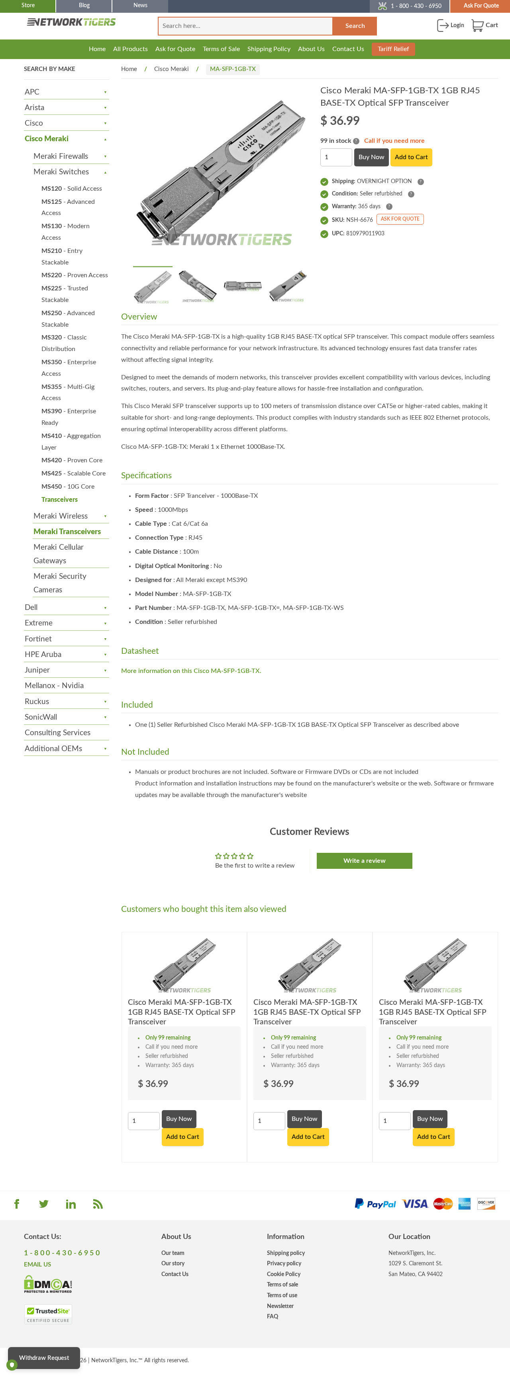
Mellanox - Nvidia (54, 686)
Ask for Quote (175, 49)
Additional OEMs (53, 749)
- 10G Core (67, 486)
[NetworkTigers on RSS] (98, 1206)
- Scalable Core (73, 473)
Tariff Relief (393, 49)
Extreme (39, 623)
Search (355, 26)
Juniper (37, 670)
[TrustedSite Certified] (48, 1314)
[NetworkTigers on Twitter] (44, 1206)
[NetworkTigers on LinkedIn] (71, 1206)
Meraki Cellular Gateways (58, 554)
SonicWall (41, 717)
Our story (172, 1264)
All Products (130, 49)
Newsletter (280, 1306)
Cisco (34, 123)
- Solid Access (71, 188)
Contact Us (348, 49)
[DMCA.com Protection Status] (48, 1283)
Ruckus (37, 702)
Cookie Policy (283, 1274)
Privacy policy (284, 1264)
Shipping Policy (268, 49)
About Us (311, 49)
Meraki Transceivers (67, 532)
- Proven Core (71, 460)
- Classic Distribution (64, 343)
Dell (31, 608)
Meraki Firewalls (60, 156)
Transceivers (59, 500)
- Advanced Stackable (68, 319)
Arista (34, 108)
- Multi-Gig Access (67, 393)
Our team (172, 1253)
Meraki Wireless (60, 516)
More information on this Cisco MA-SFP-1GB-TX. (191, 671)
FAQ (272, 1317)
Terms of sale (282, 1285)
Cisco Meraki (47, 139)
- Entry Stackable (61, 257)
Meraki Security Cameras (59, 583)
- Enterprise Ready (68, 417)
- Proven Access (74, 275)
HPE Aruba (43, 655)
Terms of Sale (221, 49)
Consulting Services (57, 733)
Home (97, 49)
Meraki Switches (61, 172)
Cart (491, 25)
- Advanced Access (68, 208)
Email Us (37, 1265)
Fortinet (38, 639)
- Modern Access (65, 232)
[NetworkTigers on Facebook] (17, 1206)
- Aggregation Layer (71, 442)
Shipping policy (286, 1253)
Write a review (364, 861)
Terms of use (282, 1295)
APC (32, 92)
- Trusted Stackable (64, 294)
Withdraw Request (44, 1358)
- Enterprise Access (68, 368)
